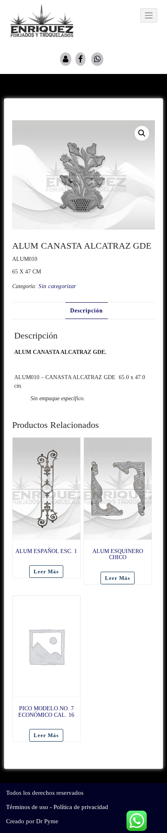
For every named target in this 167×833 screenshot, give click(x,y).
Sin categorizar (57, 286)
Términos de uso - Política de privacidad (57, 807)
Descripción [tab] (86, 311)
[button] (142, 133)
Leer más (46, 571)
